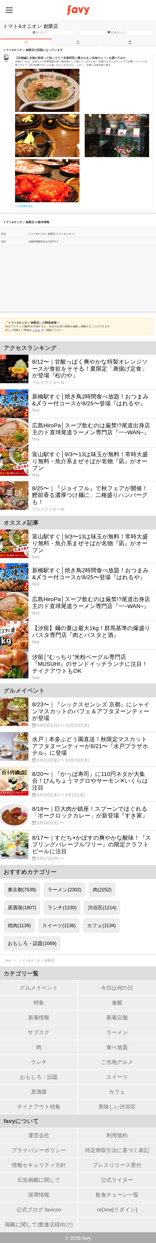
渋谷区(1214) (102, 907)
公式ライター (117, 1180)
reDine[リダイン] (117, 1210)
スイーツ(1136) (59, 925)
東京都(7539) (22, 889)
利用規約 (117, 1135)
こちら (36, 330)
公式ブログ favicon (38, 1210)
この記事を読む (24, 206)
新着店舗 (117, 1017)
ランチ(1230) (62, 907)
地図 (130, 44)
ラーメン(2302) (64, 889)
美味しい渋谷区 (117, 1107)
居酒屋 (39, 1092)
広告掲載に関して (38, 1180)
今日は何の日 (117, 988)
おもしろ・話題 (39, 1077)
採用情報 (38, 1195)
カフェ (117, 1092)
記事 (78, 44)
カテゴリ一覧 (21, 973)
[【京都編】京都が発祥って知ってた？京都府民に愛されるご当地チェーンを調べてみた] (47, 90)
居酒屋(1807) (22, 907)
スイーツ (117, 1077)
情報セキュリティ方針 (39, 1165)
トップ (26, 44)
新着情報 (38, 1017)
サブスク (39, 1032)
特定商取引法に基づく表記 (117, 1150)
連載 (117, 1003)
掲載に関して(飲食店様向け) (39, 1224)
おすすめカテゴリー (30, 872)
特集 (39, 1003)
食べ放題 (117, 1047)
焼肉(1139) (19, 925)
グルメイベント (39, 988)
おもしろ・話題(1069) (32, 943)
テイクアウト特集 (39, 1107)
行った (41, 32)
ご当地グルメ (117, 1062)
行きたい (117, 32)
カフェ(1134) (101, 925)
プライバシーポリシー (39, 1150)
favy (8, 960)
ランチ (39, 1062)
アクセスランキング (30, 348)
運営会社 (38, 1135)
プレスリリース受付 (117, 1165)
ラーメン (117, 1032)
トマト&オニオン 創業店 (30, 26)
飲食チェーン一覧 (117, 1195)
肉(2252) (102, 889)
